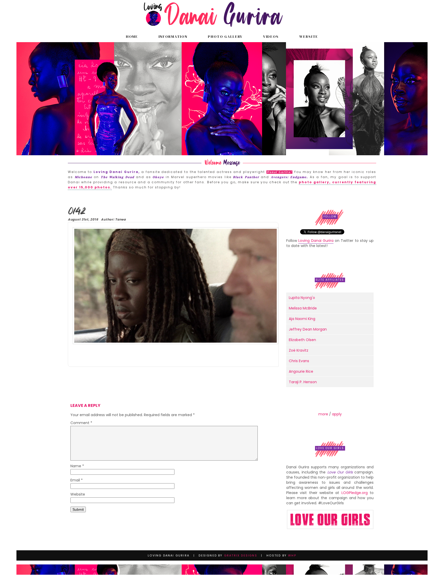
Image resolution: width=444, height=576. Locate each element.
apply (337, 414)
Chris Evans (299, 360)
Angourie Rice (301, 371)
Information (173, 36)
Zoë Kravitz (298, 350)
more (323, 414)
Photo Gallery (225, 36)
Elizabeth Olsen (302, 339)
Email (76, 480)
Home (132, 36)
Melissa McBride (303, 308)
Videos (271, 36)
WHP (292, 555)
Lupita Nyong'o (302, 297)
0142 (77, 211)
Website (308, 36)
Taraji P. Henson (303, 382)
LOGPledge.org (354, 492)
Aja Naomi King (302, 318)
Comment (81, 423)
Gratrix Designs (240, 555)
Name (77, 466)
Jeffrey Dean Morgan (308, 329)
